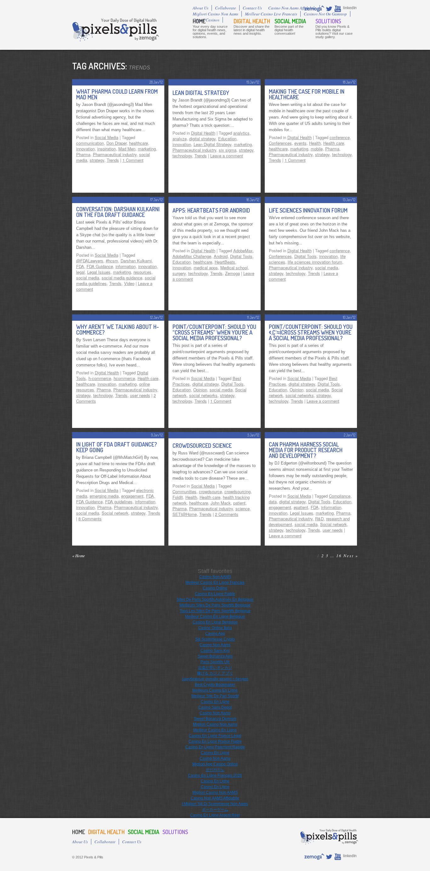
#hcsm (112, 261)
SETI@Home (185, 514)
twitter (329, 8)
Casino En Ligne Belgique (215, 622)
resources (142, 272)
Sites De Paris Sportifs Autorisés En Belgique (215, 599)
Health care (333, 143)
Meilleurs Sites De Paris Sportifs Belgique (215, 605)
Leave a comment (226, 156)
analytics (241, 133)
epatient (301, 507)
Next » (350, 555)
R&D (319, 519)
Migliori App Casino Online (215, 764)
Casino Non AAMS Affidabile (215, 798)
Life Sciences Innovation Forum (308, 210)
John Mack (221, 503)
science (242, 508)
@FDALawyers (89, 261)
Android (221, 256)
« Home (78, 555)
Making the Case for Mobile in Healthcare (306, 94)
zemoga (314, 8)
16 (339, 555)
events (300, 143)
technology (182, 156)
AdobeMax (243, 251)
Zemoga (146, 37)
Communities (184, 491)
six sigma (227, 150)
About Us (200, 8)
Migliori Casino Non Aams (215, 14)
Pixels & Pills (115, 29)
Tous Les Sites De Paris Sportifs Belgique (215, 611)
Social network (115, 513)
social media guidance (122, 278)
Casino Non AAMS (215, 577)
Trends (113, 160)
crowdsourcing (237, 491)
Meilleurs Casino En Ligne (215, 690)
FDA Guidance (100, 266)
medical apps (206, 268)
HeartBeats (225, 262)
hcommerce (124, 378)
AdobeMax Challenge (192, 256)
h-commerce (99, 378)
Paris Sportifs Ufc (215, 662)
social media (87, 278)
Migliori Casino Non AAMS (215, 792)
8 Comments (90, 519)
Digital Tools (241, 256)
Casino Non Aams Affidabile (292, 8)
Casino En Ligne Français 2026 (215, 775)
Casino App (215, 633)
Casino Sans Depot (215, 707)
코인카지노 (215, 770)
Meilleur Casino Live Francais (271, 14)
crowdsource (210, 491)
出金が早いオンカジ (215, 667)
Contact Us (252, 8)
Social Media (290, 21)
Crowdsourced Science (202, 445)
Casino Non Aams (215, 645)
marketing (147, 149)
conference (340, 137)
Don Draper (116, 143)
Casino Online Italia (215, 628)
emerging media (104, 496)
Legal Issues (98, 272)
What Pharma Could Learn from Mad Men (117, 94)
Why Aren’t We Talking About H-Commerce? (117, 329)
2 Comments (226, 514)
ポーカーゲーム (215, 809)
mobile (317, 149)
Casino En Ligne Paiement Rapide (215, 747)
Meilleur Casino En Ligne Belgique (215, 616)
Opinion (200, 390)
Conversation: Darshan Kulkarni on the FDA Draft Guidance (118, 212)
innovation (85, 149)
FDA (80, 266)
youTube (338, 8)
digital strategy (202, 139)
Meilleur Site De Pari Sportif (215, 696)
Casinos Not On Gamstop (325, 14)
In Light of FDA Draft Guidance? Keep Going (116, 447)
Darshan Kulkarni (136, 261)
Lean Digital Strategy (201, 93)
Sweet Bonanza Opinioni (215, 718)
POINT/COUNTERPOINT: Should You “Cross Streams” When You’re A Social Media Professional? (214, 332)
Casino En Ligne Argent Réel (215, 815)
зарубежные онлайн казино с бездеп (215, 679)
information (126, 266)
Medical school (234, 268)
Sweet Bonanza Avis (215, 656)
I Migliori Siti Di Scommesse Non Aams (215, 804)
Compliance (339, 496)
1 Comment (133, 160)
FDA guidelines (119, 502)
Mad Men (126, 149)
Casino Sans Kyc (215, 650)
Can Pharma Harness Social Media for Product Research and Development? (305, 450)
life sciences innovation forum (315, 262)
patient (239, 503)
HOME (199, 21)
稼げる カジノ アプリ (215, 673)
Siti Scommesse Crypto (215, 639)
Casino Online (215, 588)
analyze (180, 139)
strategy (97, 160)
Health (315, 143)
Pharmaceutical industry (115, 154)
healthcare (138, 143)
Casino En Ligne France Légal (215, 736)
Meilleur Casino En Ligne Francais (215, 582)
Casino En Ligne (215, 701)
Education (227, 139)
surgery (179, 273)
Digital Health (252, 21)
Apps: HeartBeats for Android (211, 210)
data (273, 502)
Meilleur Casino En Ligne (215, 730)
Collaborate (225, 8)
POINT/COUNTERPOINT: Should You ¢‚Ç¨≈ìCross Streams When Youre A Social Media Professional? (311, 332)
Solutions (328, 21)
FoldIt (178, 497)
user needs (140, 395)
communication (90, 143)
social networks (203, 395)
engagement (132, 496)
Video (129, 283)
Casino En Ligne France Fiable (215, 741)
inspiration (106, 149)
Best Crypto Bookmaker (215, 684)
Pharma (83, 154)
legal (80, 272)
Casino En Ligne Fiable (215, 594)
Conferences (280, 143)
